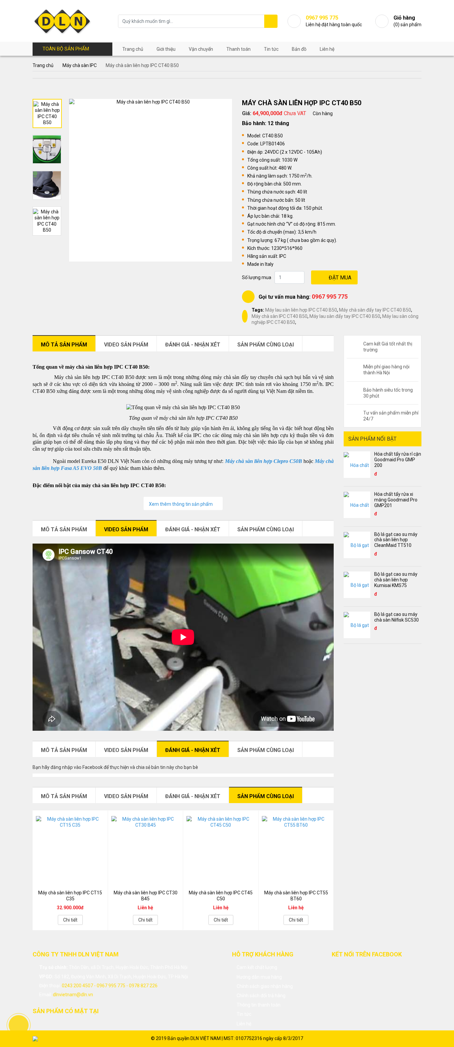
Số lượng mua (256, 277)
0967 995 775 (330, 296)
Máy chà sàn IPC (79, 65)
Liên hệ (327, 49)
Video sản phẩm (126, 344)
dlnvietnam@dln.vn (73, 994)
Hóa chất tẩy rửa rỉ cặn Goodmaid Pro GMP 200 (397, 459)
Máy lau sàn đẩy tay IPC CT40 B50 (344, 316)
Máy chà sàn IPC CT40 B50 (279, 316)
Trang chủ (132, 49)
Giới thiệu (166, 49)
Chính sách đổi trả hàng (261, 995)
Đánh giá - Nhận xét (192, 344)
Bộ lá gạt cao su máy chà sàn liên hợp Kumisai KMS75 (395, 579)
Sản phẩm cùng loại (265, 344)
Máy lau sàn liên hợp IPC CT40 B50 (301, 310)
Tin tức (271, 49)
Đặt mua (340, 277)
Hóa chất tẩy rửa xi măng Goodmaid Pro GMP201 (395, 499)
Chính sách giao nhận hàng (265, 986)
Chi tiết (70, 920)
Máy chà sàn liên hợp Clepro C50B (263, 461)
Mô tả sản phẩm (64, 344)
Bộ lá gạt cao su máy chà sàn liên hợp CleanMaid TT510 (395, 540)
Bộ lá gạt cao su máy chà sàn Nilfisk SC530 (396, 617)
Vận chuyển (201, 49)
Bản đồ (299, 49)
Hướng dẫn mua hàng (259, 977)
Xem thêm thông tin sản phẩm (181, 504)
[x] (271, 21)
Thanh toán (238, 49)
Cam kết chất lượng (257, 967)
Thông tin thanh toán (259, 1005)
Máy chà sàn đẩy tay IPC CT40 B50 (375, 310)
